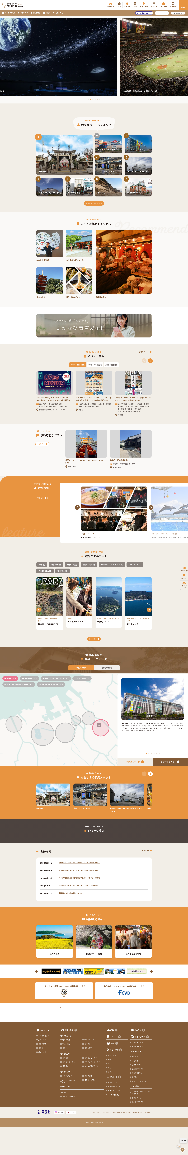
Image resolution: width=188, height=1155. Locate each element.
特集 (112, 1030)
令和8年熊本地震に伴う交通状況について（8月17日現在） (79, 862)
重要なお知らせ (137, 1065)
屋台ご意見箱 (126, 1112)
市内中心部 (81, 667)
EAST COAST (135, 564)
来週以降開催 (111, 364)
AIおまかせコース (114, 1086)
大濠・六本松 (89, 564)
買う (109, 1063)
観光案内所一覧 (137, 1069)
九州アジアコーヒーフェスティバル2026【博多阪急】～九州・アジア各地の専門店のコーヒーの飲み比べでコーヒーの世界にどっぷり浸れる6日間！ (93, 399)
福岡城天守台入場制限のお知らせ (71, 893)
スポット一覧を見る (93, 203)
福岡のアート (67, 1058)
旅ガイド (113, 1077)
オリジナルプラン (114, 1090)
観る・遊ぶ (112, 1055)
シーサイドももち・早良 (112, 564)
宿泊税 (134, 1077)
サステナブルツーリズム (93, 1062)
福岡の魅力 (66, 1040)
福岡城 (40, 1048)
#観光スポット (103, 534)
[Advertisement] (95, 1013)
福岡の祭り (88, 1048)
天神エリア (42, 1040)
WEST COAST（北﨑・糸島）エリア (108, 619)
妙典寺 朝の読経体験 (119, 460)
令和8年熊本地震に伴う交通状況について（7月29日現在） (79, 885)
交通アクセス (140, 1036)
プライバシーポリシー (146, 1112)
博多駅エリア (42, 618)
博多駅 (42, 564)
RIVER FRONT (67, 1086)
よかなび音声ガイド (91, 1066)
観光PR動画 (66, 1044)
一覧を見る (41, 444)
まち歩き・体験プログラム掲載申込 (141, 1092)
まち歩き (87, 1044)
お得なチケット (137, 1046)
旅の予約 (137, 1030)
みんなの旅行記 (43, 1036)
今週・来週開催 (95, 364)
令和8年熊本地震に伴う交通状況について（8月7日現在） (79, 870)
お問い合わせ (116, 1112)
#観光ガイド (93, 534)
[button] (88, 99)
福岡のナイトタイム (91, 1058)
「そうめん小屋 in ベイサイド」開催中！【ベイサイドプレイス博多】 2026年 (133, 398)
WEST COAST (45, 570)
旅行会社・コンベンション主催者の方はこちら (124, 986)
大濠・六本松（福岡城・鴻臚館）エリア (137, 619)
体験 (109, 1068)
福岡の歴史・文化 (68, 1062)
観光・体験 (114, 1050)
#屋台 (154, 534)
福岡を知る (69, 1030)
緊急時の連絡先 (137, 1073)
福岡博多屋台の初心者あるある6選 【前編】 (168, 537)
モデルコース (112, 1082)
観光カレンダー (89, 1040)
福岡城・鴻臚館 (89, 1080)
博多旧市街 (117, 467)
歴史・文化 (42, 1052)
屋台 (112, 1043)
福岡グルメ (66, 1048)
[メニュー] (183, 5)
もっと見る (93, 639)
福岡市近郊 (62, 570)
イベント (113, 1036)
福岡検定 (65, 1066)
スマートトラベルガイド (140, 1081)
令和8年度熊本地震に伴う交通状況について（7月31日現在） (80, 878)
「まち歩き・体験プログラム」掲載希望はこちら (64, 986)
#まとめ (84, 534)
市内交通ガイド (137, 1042)
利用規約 (134, 1112)
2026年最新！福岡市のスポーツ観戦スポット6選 (100, 537)
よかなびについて (96, 1112)
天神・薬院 (72, 466)
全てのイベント (144, 352)
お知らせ (135, 1056)
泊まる (110, 1072)
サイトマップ (106, 1112)
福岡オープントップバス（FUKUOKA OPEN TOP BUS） (84, 461)
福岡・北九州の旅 (68, 1096)
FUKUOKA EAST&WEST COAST (70, 1081)
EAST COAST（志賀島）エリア (79, 618)
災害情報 (135, 1061)
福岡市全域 (107, 667)
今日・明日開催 (78, 364)
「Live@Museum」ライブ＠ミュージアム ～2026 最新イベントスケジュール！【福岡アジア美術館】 (54, 399)
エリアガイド (67, 1076)
